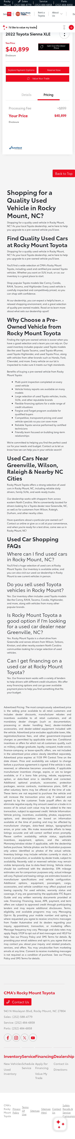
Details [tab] (26, 94)
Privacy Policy (16, 1110)
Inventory (13, 1056)
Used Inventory (10, 1071)
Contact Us (20, 1001)
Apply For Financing (41, 1066)
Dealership (64, 1056)
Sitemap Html (46, 1110)
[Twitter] (25, 1038)
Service (28, 1056)
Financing (44, 1056)
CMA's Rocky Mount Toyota (7, 1111)
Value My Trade (41, 1076)
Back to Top (63, 173)
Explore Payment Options (21, 70)
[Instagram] (16, 1038)
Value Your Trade (40, 78)
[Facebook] (8, 1038)
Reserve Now (54, 70)
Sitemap (35, 1110)
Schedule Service (28, 1066)
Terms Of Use (25, 1110)
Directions (60, 1069)
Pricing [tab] (48, 94)
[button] (64, 34)
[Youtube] (33, 1038)
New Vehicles (13, 1064)
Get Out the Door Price (56, 46)
